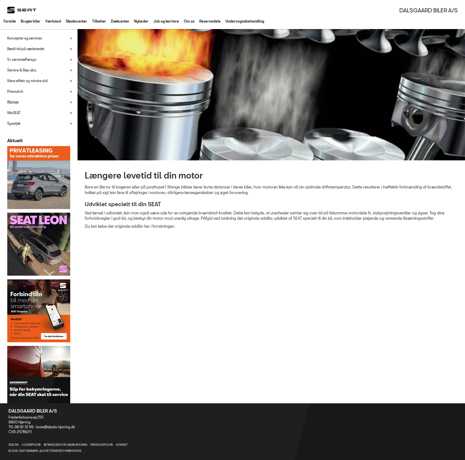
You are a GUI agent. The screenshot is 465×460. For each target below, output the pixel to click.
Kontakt (122, 444)
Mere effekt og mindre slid (27, 81)
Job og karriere (166, 21)
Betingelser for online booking (65, 444)
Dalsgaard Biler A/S (428, 10)
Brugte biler (30, 21)
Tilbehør (99, 21)
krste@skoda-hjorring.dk (55, 427)
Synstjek (14, 123)
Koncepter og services (24, 38)
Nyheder (141, 21)
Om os (189, 21)
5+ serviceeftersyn (21, 59)
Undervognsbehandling (244, 21)
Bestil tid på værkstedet (25, 49)
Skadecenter (76, 21)
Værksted (53, 21)
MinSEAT (14, 113)
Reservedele (210, 21)
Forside (10, 21)
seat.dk (13, 444)
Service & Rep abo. (22, 70)
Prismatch (15, 91)
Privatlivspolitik (101, 444)
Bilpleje (13, 102)
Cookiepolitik (31, 444)
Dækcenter (120, 21)
